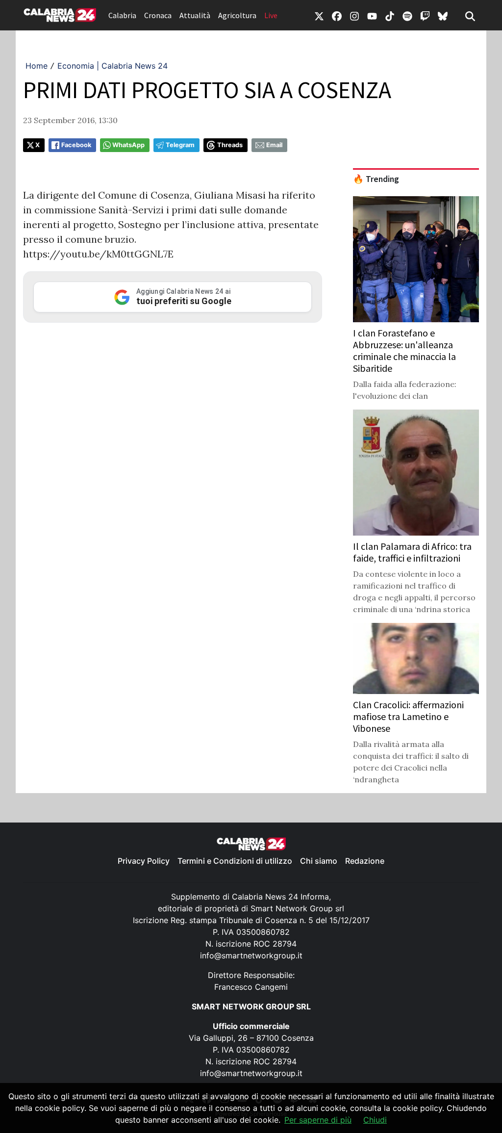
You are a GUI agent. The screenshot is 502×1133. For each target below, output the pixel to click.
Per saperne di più (317, 1120)
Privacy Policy (144, 861)
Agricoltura (237, 15)
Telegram (180, 145)
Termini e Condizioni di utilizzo (234, 861)
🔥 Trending (376, 179)
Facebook (76, 145)
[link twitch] (425, 15)
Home (36, 66)
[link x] (319, 15)
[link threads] (443, 15)
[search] (470, 15)
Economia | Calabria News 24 (112, 66)
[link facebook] (337, 15)
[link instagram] (354, 15)
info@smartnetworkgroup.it (251, 955)
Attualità (194, 15)
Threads (230, 145)
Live (270, 15)
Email (274, 145)
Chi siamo (318, 861)
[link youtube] (372, 15)
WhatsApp (128, 145)
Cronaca (158, 15)
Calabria (122, 15)
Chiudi (375, 1120)
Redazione (364, 861)
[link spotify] (407, 15)
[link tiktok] (390, 15)
